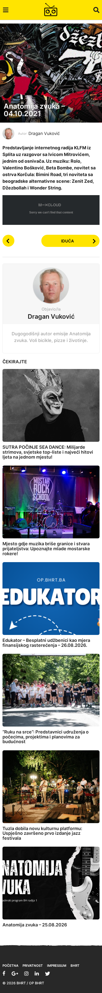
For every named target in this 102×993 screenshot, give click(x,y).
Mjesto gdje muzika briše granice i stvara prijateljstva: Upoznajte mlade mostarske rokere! (46, 548)
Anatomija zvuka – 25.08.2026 (34, 924)
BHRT (75, 965)
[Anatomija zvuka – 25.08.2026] (51, 883)
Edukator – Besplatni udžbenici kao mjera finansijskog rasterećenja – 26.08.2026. (46, 643)
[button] (5, 10)
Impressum (56, 965)
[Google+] (15, 973)
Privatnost (33, 965)
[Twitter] (47, 973)
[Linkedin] (37, 973)
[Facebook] (3, 973)
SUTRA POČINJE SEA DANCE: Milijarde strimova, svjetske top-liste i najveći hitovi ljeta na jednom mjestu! (47, 452)
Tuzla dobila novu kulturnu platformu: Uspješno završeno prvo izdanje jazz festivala (42, 833)
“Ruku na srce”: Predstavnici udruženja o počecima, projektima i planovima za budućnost (45, 736)
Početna (10, 965)
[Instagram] (26, 973)
